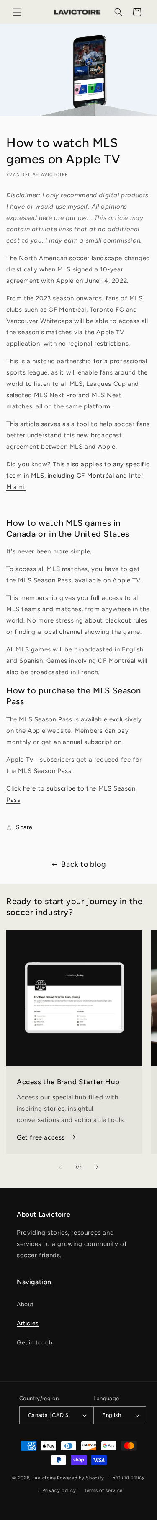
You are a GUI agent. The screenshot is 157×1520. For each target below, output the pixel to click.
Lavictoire (44, 1478)
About (25, 1304)
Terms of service (103, 1490)
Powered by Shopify (80, 1478)
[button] (17, 12)
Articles (28, 1323)
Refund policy (129, 1477)
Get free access (41, 1137)
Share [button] (24, 827)
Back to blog (83, 864)
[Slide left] (60, 1167)
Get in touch (34, 1342)
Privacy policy (59, 1490)
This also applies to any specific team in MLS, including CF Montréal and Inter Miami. (77, 475)
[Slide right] (97, 1167)
